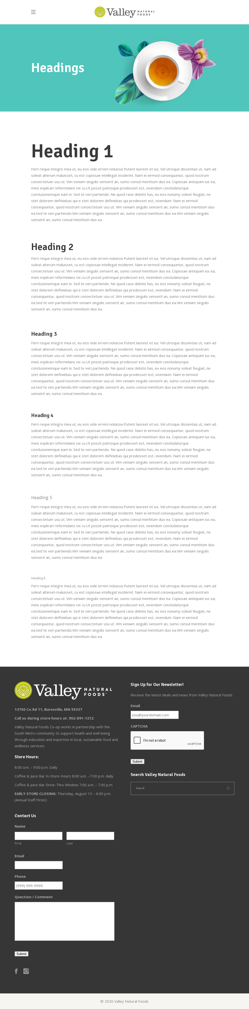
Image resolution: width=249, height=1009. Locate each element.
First (18, 843)
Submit (137, 761)
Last (70, 843)
